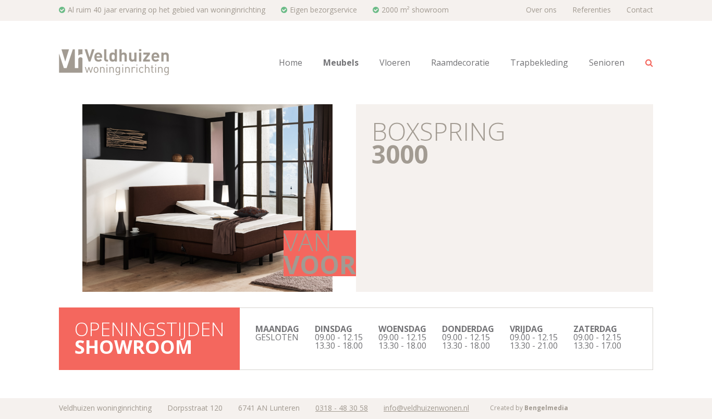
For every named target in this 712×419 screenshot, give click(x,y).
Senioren (606, 62)
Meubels (341, 62)
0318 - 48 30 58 (341, 408)
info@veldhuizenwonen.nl (426, 408)
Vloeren (394, 62)
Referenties (591, 10)
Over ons (541, 10)
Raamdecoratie (460, 62)
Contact (640, 10)
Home (290, 62)
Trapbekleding (539, 62)
